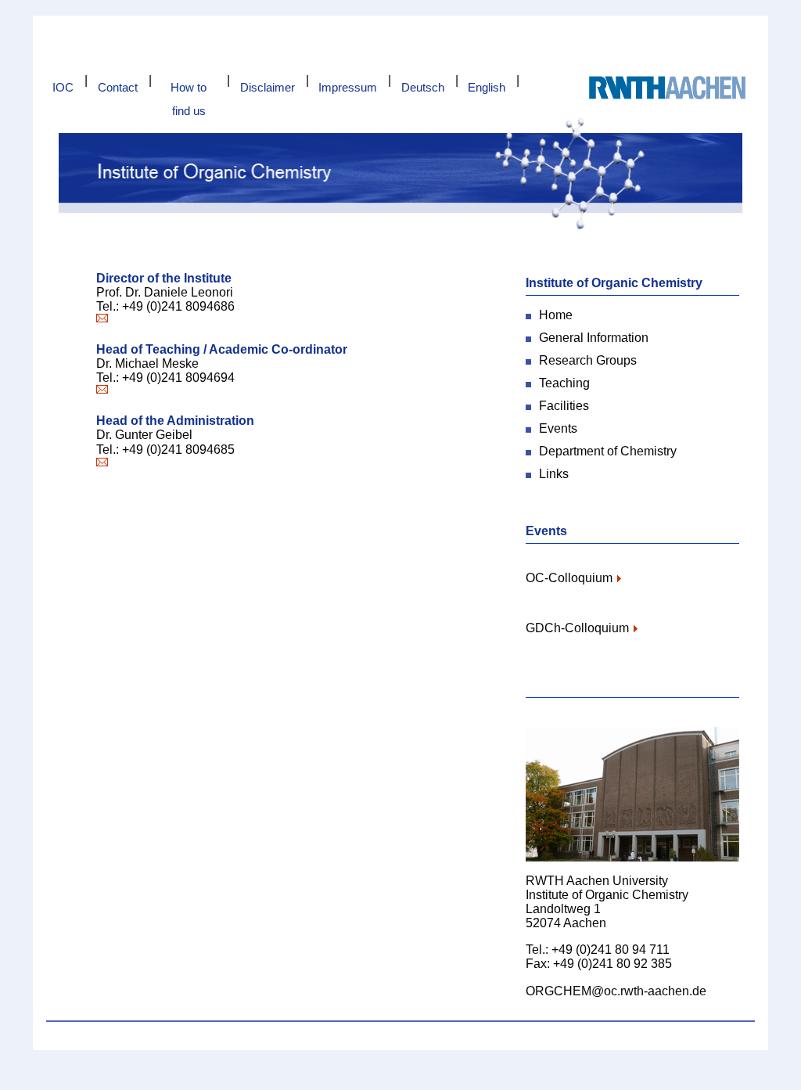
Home (556, 315)
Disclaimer (267, 87)
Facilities (564, 405)
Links (554, 473)
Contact (118, 87)
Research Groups (588, 360)
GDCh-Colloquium (577, 628)
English (486, 87)
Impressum (347, 87)
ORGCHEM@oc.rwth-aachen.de (616, 991)
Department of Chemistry (608, 451)
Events (558, 428)
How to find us (189, 90)
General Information (593, 337)
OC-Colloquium (569, 578)
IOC (63, 87)
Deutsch (422, 87)
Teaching (564, 383)
